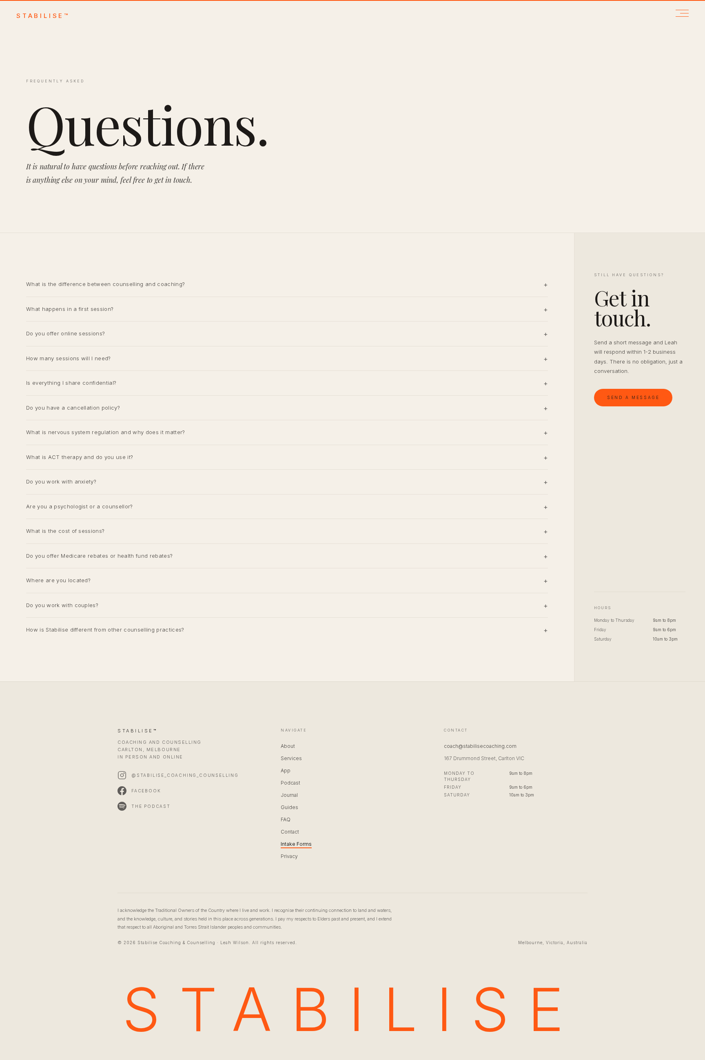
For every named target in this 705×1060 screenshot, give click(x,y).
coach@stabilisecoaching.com (480, 746)
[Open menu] (682, 13)
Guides (289, 807)
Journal (289, 795)
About (288, 746)
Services (291, 758)
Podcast (290, 783)
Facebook (146, 790)
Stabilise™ (43, 16)
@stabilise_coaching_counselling (185, 775)
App (285, 770)
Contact (290, 832)
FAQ (285, 819)
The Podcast (151, 806)
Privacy (289, 856)
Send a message (633, 397)
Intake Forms (296, 844)
